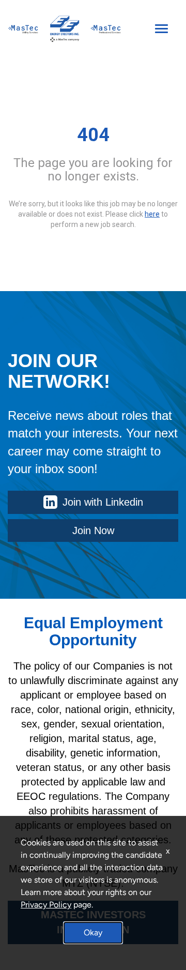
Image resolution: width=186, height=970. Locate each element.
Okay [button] (93, 932)
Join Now (93, 530)
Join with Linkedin (103, 502)
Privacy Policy (46, 905)
